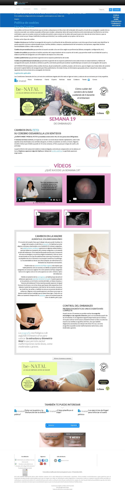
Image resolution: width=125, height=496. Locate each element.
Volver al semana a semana (62, 358)
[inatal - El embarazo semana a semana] (22, 80)
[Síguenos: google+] (41, 463)
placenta (46, 244)
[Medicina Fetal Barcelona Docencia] (65, 460)
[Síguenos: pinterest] (44, 463)
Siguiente (74, 425)
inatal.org (31, 482)
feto (36, 130)
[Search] (110, 9)
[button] (117, 9)
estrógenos (41, 277)
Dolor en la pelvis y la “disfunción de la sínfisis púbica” (30, 412)
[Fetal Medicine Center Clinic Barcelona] (55, 460)
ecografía (25, 332)
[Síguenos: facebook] (43, 460)
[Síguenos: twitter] (46, 460)
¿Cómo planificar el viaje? (64, 411)
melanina (42, 295)
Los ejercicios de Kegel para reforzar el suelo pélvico (93, 412)
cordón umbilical (57, 151)
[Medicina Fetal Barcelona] (59, 460)
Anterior (51, 425)
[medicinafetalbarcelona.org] (21, 3)
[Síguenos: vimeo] (39, 460)
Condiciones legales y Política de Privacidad (62, 485)
